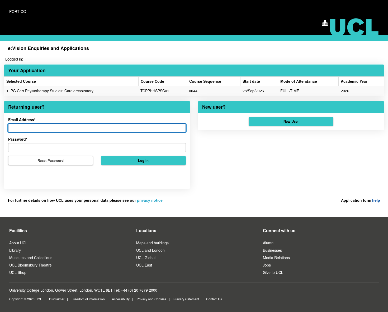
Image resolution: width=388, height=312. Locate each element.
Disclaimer (56, 299)
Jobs (267, 265)
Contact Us (214, 299)
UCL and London (150, 250)
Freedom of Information (88, 299)
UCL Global (145, 257)
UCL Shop (17, 272)
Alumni (268, 242)
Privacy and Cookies (151, 299)
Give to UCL (273, 272)
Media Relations (276, 257)
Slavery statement (186, 299)
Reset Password (50, 160)
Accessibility (121, 299)
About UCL (18, 242)
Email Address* (21, 119)
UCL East (144, 265)
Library (15, 250)
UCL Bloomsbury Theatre (30, 265)
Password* (17, 139)
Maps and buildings (152, 242)
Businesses (272, 250)
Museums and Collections (30, 257)
